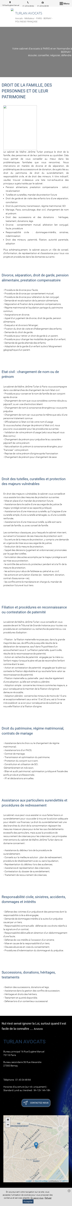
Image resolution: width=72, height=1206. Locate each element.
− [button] (8, 1125)
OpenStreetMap (41, 1181)
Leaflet (28, 1181)
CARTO (64, 1181)
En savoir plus (37, 1198)
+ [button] (8, 1120)
